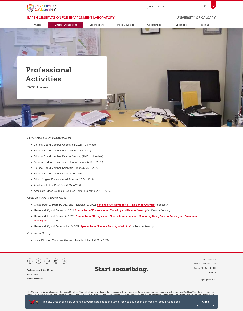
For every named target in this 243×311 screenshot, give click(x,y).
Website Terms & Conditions (163, 302)
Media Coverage (125, 24)
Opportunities (154, 24)
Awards (37, 24)
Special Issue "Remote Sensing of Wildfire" (106, 226)
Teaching (204, 24)
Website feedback (35, 278)
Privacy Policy (33, 274)
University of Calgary (196, 17)
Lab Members (97, 24)
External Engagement (66, 24)
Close (205, 302)
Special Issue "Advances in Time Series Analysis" (126, 205)
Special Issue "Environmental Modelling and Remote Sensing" (111, 210)
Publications (181, 24)
